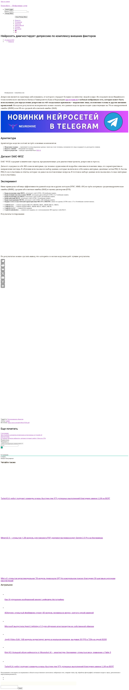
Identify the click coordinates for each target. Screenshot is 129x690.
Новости (17, 20)
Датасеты (18, 23)
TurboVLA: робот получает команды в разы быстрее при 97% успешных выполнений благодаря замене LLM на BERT (55, 498)
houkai (8, 421)
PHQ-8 (38, 150)
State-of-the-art (19, 25)
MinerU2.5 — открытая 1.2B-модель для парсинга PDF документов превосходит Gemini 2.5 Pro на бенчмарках (52, 538)
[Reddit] (64, 265)
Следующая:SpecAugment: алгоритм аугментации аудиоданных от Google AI (21, 434)
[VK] (64, 269)
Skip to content (5, 1)
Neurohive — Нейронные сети (14, 6)
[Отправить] (64, 286)
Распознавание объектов (15, 419)
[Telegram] (64, 261)
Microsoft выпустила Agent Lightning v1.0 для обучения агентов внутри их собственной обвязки (49, 626)
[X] (64, 273)
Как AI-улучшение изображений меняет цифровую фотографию (34, 599)
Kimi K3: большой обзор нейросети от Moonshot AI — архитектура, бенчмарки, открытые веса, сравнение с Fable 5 (58, 652)
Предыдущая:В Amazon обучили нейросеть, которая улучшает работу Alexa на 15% (23, 437)
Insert (20, 688)
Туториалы (18, 22)
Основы (17, 27)
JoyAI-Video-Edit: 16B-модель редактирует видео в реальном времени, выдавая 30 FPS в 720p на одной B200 (56, 639)
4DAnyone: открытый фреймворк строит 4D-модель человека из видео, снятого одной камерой (49, 613)
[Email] (64, 278)
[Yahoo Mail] (64, 282)
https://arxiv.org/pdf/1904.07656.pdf (18, 422)
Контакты (18, 29)
